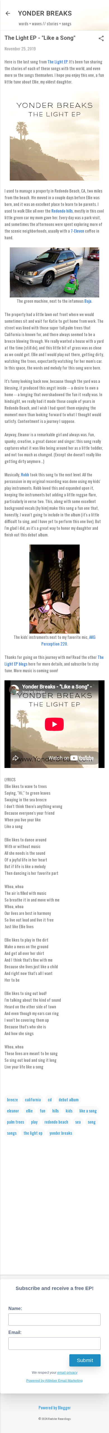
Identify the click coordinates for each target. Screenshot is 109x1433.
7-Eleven (77, 231)
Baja (87, 301)
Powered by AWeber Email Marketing (54, 1381)
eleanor (13, 1110)
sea (78, 1122)
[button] (101, 38)
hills (55, 1110)
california (33, 1099)
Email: (15, 1332)
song (92, 1122)
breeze (12, 1099)
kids (69, 1110)
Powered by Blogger (55, 1407)
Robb (25, 474)
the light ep (32, 1133)
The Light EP (57, 61)
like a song (88, 1110)
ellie (29, 1110)
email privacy (67, 1373)
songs (11, 1133)
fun (42, 1110)
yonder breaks (60, 1133)
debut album (69, 1099)
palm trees (15, 1122)
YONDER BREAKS (45, 13)
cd (50, 1099)
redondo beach (56, 1122)
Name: (15, 1308)
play (34, 1122)
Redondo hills (62, 211)
